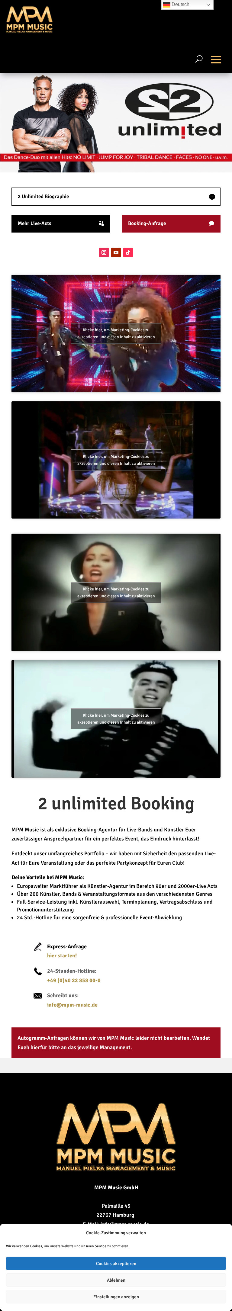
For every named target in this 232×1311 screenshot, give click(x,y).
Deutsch (179, 4)
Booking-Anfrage (147, 223)
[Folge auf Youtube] (116, 252)
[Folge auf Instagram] (104, 252)
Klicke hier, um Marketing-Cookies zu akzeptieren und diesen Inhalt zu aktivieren (116, 333)
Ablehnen (116, 1280)
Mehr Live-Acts (34, 223)
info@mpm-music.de (72, 1004)
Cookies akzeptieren (116, 1263)
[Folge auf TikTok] (128, 252)
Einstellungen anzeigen (116, 1297)
